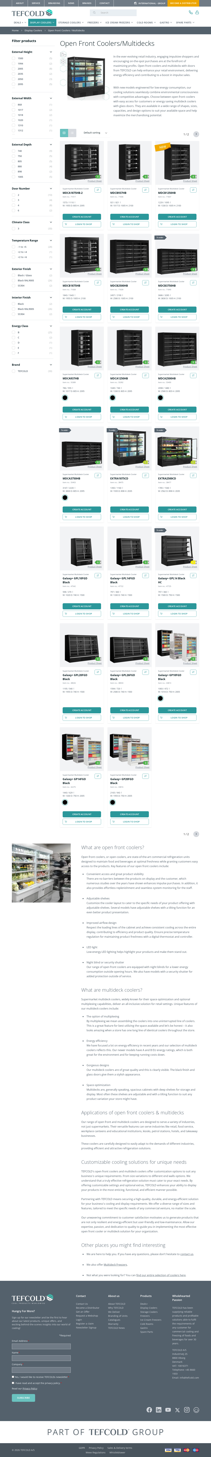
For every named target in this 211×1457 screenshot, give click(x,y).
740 (20, 150)
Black (21, 303)
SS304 (21, 285)
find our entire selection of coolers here (161, 1275)
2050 (20, 78)
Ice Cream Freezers (118, 22)
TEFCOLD (23, 371)
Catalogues (114, 1319)
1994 (20, 63)
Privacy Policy (30, 1388)
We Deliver (114, 1311)
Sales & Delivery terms (119, 1447)
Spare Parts (184, 22)
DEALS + (18, 22)
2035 (20, 73)
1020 (20, 120)
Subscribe (23, 1397)
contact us (186, 1254)
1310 (20, 125)
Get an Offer (83, 1311)
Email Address (20, 1340)
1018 (20, 115)
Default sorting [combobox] (92, 132)
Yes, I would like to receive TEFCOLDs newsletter (42, 1377)
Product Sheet (95, 180)
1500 (20, 58)
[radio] (72, 133)
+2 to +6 (22, 257)
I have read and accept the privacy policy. (38, 1383)
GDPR (82, 1447)
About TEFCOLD (116, 1303)
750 (20, 156)
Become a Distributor (87, 1307)
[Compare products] (98, 190)
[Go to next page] (194, 134)
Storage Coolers (69, 22)
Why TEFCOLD (115, 1307)
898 (20, 171)
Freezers (93, 22)
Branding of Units (118, 1315)
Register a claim (85, 1323)
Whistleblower (117, 1452)
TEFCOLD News (116, 1327)
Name (16, 1352)
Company (18, 1364)
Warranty (113, 1323)
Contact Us (82, 1303)
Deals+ (144, 1303)
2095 (20, 84)
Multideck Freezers (115, 1264)
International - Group (152, 3)
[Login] (197, 13)
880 (20, 166)
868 (20, 104)
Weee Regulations (96, 1452)
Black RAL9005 (26, 280)
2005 (20, 68)
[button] (32, 52)
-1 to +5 (22, 246)
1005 (20, 176)
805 (20, 161)
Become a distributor (183, 3)
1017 (20, 109)
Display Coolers (40, 22)
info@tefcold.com (189, 1377)
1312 (20, 130)
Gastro (164, 22)
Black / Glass (25, 275)
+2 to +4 (22, 251)
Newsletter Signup (86, 1327)
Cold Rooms (145, 22)
